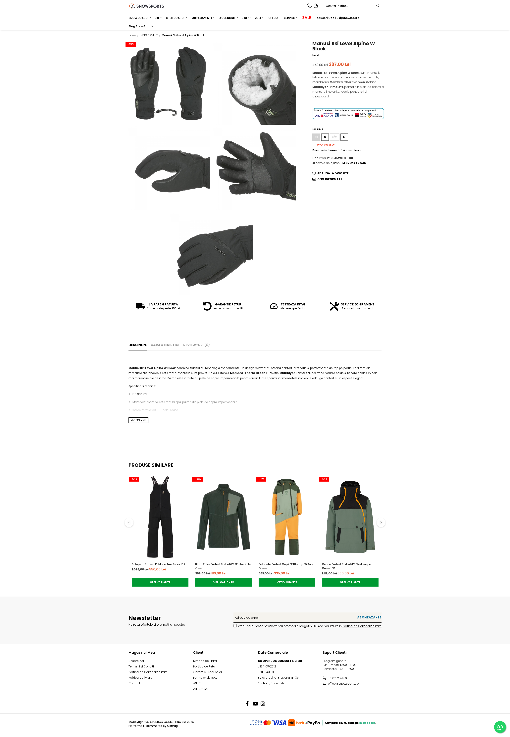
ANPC (197, 683)
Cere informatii (329, 179)
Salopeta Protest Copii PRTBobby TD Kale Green (286, 566)
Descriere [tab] (137, 344)
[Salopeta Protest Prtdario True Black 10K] (160, 517)
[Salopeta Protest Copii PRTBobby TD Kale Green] (287, 517)
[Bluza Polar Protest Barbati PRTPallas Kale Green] (223, 517)
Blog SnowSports (141, 26)
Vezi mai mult (138, 420)
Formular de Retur (206, 678)
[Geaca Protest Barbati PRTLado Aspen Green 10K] (350, 517)
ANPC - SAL (200, 689)
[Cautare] (378, 6)
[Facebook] (247, 704)
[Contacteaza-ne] (309, 6)
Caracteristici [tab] (165, 344)
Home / (133, 35)
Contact (134, 683)
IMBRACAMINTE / (150, 35)
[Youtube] (255, 704)
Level (315, 55)
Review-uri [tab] (196, 344)
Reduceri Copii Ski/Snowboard (337, 18)
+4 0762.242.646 (338, 678)
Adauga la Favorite (333, 173)
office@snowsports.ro (343, 684)
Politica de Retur (204, 666)
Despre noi (136, 661)
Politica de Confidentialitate (362, 626)
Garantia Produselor (207, 672)
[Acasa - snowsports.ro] (151, 6)
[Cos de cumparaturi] (316, 6)
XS (316, 137)
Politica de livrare (140, 678)
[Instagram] (262, 704)
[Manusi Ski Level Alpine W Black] (168, 82)
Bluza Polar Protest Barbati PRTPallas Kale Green (223, 566)
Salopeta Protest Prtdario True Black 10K (158, 564)
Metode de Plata (205, 661)
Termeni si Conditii (141, 666)
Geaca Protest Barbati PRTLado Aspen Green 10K (347, 566)
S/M (334, 137)
